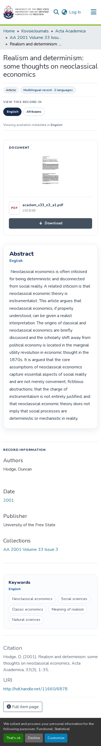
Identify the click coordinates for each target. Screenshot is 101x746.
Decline (34, 737)
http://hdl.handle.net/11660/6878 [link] (35, 689)
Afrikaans (33, 111)
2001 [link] (8, 500)
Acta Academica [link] (70, 31)
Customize (56, 737)
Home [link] (9, 31)
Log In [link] (75, 12)
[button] (26, 12)
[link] (50, 223)
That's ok (13, 737)
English (12, 111)
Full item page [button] (25, 707)
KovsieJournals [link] (35, 31)
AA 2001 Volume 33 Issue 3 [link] (37, 38)
